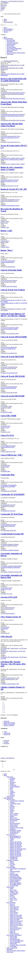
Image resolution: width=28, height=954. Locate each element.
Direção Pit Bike (14, 874)
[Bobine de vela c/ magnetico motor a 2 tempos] (13, 158)
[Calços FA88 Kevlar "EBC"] (8, 445)
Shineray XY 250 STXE (16, 850)
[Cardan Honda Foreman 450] (8, 524)
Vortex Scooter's (14, 912)
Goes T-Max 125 (14, 908)
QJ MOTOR (13, 785)
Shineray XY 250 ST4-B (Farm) (18, 849)
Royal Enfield (13, 894)
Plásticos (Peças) (14, 824)
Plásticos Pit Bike (14, 881)
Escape (11, 809)
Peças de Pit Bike (11, 44)
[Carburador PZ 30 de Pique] (8, 505)
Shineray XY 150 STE (15, 841)
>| (4, 712)
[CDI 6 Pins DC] (5, 627)
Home (5, 27)
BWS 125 (12, 905)
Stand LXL (6, 721)
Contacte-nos (7, 733)
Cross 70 (12, 873)
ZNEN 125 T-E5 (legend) (16, 925)
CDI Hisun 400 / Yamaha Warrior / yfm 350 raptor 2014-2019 (13, 664)
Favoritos (6, 742)
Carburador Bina (5, 467)
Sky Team (12, 897)
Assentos (12, 802)
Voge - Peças (13, 898)
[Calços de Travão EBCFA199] (9, 347)
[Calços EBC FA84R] (6, 406)
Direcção (12, 808)
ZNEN (11, 793)
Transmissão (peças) (15, 832)
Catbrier (12, 839)
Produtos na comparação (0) (11, 60)
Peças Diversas (13, 820)
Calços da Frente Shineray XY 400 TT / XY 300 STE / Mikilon (13, 315)
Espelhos (12, 810)
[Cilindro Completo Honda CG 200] (10, 678)
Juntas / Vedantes (14, 813)
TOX (11, 789)
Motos (5, 37)
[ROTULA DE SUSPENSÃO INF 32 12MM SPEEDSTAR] (14, 66)
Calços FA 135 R (5, 427)
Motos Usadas (10, 796)
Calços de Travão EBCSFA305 (8, 368)
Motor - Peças (13, 817)
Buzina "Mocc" (4, 242)
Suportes (12, 863)
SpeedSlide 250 (14, 857)
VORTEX (12, 792)
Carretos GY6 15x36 (6, 589)
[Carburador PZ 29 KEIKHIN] (8, 485)
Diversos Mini (13, 938)
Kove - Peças (13, 889)
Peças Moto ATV (11, 41)
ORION (12, 783)
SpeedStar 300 (13, 858)
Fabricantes (6, 740)
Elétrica (12, 861)
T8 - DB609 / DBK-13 (15, 884)
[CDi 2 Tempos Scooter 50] (8, 607)
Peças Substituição (8, 29)
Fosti (11, 901)
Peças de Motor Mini (15, 942)
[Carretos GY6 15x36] (6, 588)
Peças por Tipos (8, 30)
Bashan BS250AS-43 (15, 837)
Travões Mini (13, 946)
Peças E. (6, 32)
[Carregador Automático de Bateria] (10, 544)
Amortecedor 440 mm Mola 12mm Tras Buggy (12, 116)
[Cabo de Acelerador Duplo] (8, 260)
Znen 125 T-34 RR (14, 919)
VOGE (12, 791)
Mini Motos (10, 51)
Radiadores (12, 829)
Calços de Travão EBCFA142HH (9, 329)
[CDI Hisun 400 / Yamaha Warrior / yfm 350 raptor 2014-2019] (14, 649)
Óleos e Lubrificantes (12, 50)
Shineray (12, 895)
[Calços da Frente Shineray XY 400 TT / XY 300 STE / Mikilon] (14, 301)
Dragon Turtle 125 (14, 906)
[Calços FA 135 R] (5, 426)
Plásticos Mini (13, 943)
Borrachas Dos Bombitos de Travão (9, 201)
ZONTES (12, 795)
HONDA (12, 779)
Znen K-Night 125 (14, 929)
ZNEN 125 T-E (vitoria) (16, 923)
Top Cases (12, 864)
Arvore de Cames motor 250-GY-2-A (10, 137)
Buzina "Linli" (4, 223)
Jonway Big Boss (14, 909)
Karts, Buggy (10, 54)
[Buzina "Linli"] (5, 221)
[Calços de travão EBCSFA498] (9, 386)
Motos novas (10, 776)
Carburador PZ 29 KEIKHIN (8, 486)
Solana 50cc (13, 911)
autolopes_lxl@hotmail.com (7, 758)
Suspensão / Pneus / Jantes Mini (18, 945)
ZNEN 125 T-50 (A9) (15, 922)
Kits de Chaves (13, 815)
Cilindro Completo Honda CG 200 (9, 679)
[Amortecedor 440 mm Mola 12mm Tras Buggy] (13, 114)
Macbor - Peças (14, 891)
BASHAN (12, 778)
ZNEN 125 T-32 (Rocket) (16, 918)
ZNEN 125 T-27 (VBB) (16, 915)
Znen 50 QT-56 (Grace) (16, 928)
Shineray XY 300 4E (15, 851)
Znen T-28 (12, 930)
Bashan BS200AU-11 (15, 836)
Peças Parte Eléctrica (15, 823)
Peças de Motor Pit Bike (16, 878)
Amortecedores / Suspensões (17, 800)
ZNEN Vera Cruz (14, 933)
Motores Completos (15, 819)
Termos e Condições (9, 725)
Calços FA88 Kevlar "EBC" (8, 447)
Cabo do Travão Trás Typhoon (8, 282)
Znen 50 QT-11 (14, 926)
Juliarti (11, 888)
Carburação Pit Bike (15, 871)
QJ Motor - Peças (14, 892)
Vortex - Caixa (13, 899)
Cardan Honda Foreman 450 (8, 526)
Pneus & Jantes (13, 826)
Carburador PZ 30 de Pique (7, 506)
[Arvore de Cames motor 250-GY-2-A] (10, 136)
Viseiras (12, 865)
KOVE (12, 781)
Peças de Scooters (11, 47)
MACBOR (12, 782)
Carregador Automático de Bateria (9, 545)
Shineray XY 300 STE (15, 853)
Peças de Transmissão (15, 880)
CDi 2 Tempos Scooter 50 (7, 609)
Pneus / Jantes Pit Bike (15, 882)
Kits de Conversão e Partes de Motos (16, 52)
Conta (5, 731)
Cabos (11, 805)
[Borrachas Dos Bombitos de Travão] (10, 199)
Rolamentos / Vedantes (15, 830)
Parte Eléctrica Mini (15, 939)
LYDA (11, 840)
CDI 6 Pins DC (4, 628)
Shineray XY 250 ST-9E (16, 846)
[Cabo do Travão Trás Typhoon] (9, 280)
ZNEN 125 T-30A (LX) (16, 916)
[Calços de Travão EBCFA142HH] (10, 327)
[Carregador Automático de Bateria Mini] (11, 566)
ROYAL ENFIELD (15, 786)
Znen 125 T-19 (13, 914)
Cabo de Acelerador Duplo (7, 262)
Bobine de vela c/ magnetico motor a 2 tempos (12, 159)
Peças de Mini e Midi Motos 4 (14, 48)
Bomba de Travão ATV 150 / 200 (9, 181)
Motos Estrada (10, 45)
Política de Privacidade (9, 724)
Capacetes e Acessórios (12, 42)
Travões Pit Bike (14, 885)
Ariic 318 (12, 904)
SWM (11, 788)
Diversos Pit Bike (14, 875)
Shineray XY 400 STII (15, 856)
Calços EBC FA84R (6, 407)
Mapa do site (7, 734)
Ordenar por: (4, 62)
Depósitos (12, 806)
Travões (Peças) (14, 833)
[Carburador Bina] (5, 465)
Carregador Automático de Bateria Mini (10, 567)
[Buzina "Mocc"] (5, 241)
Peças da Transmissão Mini (16, 940)
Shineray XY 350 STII (15, 854)
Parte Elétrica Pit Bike (15, 877)
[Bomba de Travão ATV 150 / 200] (9, 180)
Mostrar (2, 63)
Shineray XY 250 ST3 (15, 847)
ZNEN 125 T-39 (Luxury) (16, 921)
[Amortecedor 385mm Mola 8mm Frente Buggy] (13, 92)
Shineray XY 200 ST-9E (16, 843)
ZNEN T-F (12, 932)
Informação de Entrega (9, 722)
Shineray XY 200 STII (15, 844)
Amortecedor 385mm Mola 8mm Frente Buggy (12, 94)
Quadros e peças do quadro (16, 827)
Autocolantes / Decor (15, 803)
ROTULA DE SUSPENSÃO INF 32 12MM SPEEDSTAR (14, 80)
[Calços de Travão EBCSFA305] (9, 367)
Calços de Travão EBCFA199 (8, 348)
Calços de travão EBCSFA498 (8, 388)
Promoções (6, 743)
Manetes (12, 816)
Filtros (11, 812)
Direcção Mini (13, 936)
